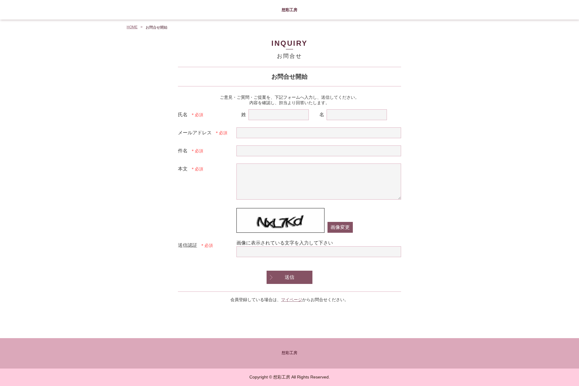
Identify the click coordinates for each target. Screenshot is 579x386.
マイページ (291, 299)
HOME (132, 27)
